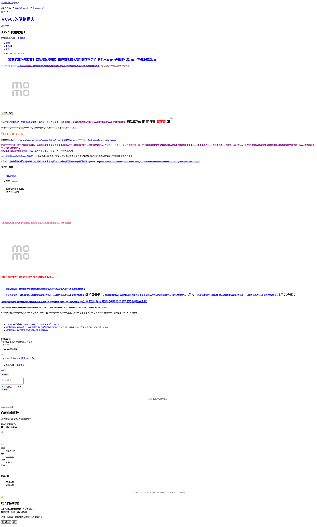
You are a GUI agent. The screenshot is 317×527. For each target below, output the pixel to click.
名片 (8, 49)
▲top (3, 370)
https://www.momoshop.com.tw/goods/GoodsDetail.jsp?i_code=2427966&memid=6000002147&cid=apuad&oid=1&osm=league (62, 140)
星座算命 (20, 365)
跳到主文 (5, 26)
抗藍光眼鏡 (11, 176)
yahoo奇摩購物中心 (9, 156)
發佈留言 (5, 390)
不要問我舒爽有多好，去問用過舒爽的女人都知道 (23, 122)
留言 (25, 358)
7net (35, 156)
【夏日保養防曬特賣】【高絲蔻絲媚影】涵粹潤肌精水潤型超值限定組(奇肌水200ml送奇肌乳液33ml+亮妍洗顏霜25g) (82, 59)
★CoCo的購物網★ (17, 19)
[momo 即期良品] (12, 134)
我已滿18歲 (6, 522)
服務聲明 (182, 493)
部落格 (9, 46)
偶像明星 (21, 38)
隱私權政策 (172, 493)
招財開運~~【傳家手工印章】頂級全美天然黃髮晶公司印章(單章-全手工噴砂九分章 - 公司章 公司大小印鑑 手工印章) (57, 327)
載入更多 (5, 374)
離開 (14, 522)
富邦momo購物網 (25, 156)
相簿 (8, 43)
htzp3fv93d (5, 344)
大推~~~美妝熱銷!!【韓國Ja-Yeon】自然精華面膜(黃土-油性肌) (33, 324)
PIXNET (140, 493)
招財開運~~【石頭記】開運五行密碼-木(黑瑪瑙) (27, 330)
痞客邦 (20, 358)
